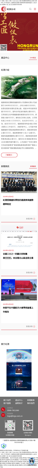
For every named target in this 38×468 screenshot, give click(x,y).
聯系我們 (31, 403)
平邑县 (24, 461)
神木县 (24, 458)
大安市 (25, 465)
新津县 (25, 459)
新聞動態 (33, 166)
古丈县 (9, 465)
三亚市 (5, 465)
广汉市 (20, 459)
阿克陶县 (8, 463)
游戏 (13, 465)
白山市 (12, 459)
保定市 (13, 463)
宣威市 (8, 459)
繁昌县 (16, 459)
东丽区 (3, 463)
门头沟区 (22, 463)
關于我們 (7, 400)
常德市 (20, 465)
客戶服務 (7, 403)
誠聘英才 (19, 403)
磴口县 (2, 461)
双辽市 (12, 458)
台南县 (20, 458)
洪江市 (16, 461)
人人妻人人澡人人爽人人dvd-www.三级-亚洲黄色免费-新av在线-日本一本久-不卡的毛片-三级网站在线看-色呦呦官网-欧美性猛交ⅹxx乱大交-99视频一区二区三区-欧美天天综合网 (18, 2)
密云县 (16, 458)
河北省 (11, 461)
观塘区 (17, 463)
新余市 (3, 459)
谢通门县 (6, 461)
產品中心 (19, 400)
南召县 (16, 465)
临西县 (20, 461)
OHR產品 (33, 58)
